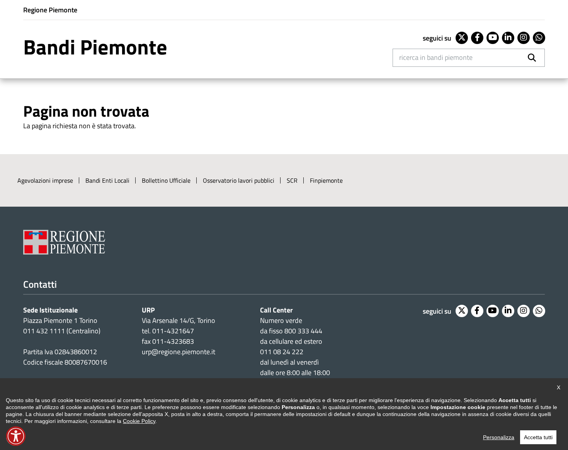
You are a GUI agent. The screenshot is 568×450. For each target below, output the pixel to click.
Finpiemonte (326, 180)
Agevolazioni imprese (45, 180)
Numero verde (281, 320)
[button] (16, 436)
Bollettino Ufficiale (166, 180)
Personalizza (498, 437)
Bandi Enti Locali (107, 180)
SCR (292, 180)
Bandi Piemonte (95, 47)
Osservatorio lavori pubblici (238, 180)
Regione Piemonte (50, 10)
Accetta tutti (538, 437)
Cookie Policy (139, 421)
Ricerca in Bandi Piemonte (436, 57)
